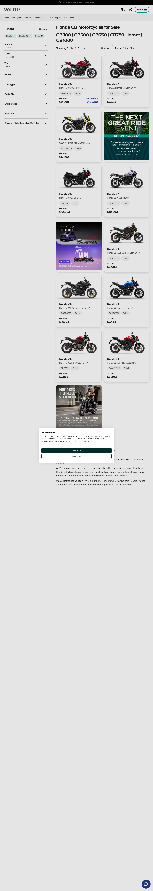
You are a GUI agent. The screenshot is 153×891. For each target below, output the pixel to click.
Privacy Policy (86, 441)
